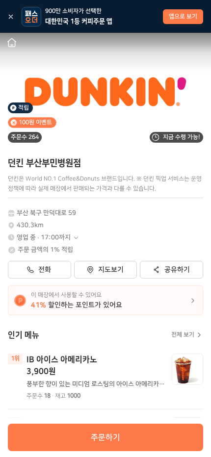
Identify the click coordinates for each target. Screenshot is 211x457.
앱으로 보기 (183, 16)
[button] (48, 237)
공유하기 (177, 270)
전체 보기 (182, 334)
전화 (44, 270)
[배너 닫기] (11, 16)
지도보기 (111, 270)
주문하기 (105, 437)
